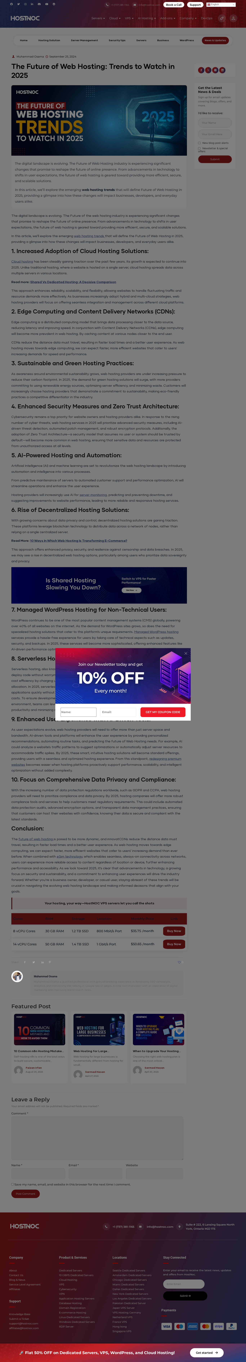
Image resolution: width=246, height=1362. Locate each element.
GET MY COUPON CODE (163, 712)
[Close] (186, 653)
